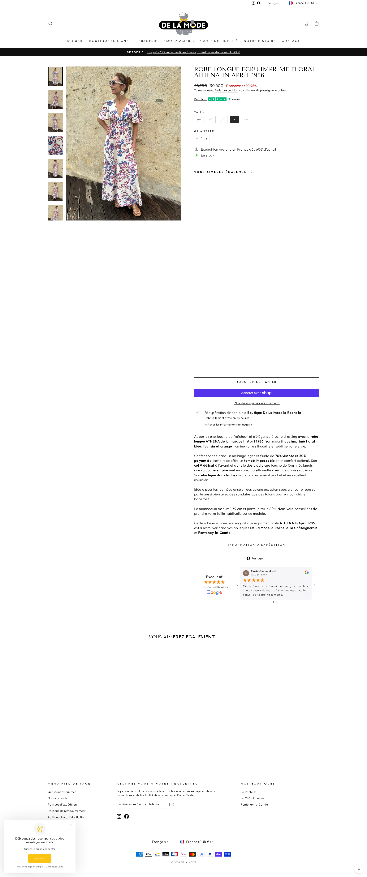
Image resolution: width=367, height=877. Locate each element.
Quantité (204, 131)
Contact (291, 41)
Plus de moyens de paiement (257, 403)
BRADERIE (148, 41)
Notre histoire (260, 41)
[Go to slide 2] (276, 601)
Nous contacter (58, 798)
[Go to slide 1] (273, 602)
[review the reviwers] (307, 573)
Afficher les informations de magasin (228, 424)
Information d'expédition (257, 544)
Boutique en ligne (109, 41)
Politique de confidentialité (66, 817)
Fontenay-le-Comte (254, 804)
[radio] (199, 119)
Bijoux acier (177, 41)
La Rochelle (248, 792)
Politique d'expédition (62, 804)
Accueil (75, 41)
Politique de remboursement (67, 811)
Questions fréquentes (62, 792)
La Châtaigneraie (252, 798)
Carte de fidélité (219, 41)
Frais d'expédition (226, 90)
